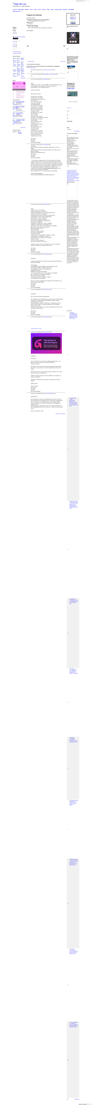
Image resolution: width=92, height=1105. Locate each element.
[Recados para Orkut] (46, 343)
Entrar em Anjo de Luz (31, 67)
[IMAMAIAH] (22, 59)
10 (21, 110)
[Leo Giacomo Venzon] (18, 74)
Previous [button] (28, 46)
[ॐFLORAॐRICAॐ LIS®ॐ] (22, 71)
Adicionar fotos (31, 61)
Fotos (14, 46)
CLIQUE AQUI (70, 88)
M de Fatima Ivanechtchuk (48, 69)
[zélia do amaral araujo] (18, 59)
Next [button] (64, 46)
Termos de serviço (76, 1103)
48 (18, 104)
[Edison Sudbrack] (18, 63)
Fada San (22, 1103)
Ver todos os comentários (60, 413)
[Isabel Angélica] (22, 74)
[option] (46, 46)
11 (21, 104)
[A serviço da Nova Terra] (73, 76)
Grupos (14, 44)
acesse (73, 19)
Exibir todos (23, 77)
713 (18, 116)
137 (22, 116)
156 (18, 123)
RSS (67, 1099)
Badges (60, 1103)
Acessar (73, 1)
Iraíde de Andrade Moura (48, 393)
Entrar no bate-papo (83, 1104)
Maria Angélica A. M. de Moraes (49, 74)
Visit (36, 328)
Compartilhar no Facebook (19, 36)
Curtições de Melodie (17, 53)
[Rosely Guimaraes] (15, 63)
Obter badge (76, 131)
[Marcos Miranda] (15, 74)
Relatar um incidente (67, 1103)
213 (18, 110)
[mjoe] (15, 67)
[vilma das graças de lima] (22, 67)
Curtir (15, 32)
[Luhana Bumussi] (15, 59)
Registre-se (68, 1)
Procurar (90, 1)
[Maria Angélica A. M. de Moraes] (18, 71)
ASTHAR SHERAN (20, 101)
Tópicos (14, 41)
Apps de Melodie (16, 51)
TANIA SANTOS (46, 317)
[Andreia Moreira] (18, 67)
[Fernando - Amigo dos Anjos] (22, 63)
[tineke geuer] (15, 71)
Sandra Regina (45, 79)
